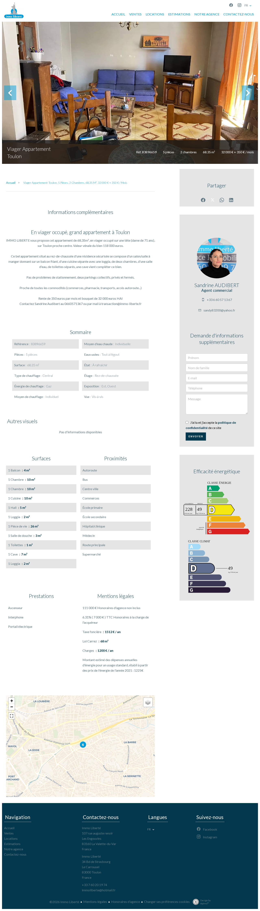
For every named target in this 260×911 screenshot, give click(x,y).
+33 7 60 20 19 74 (94, 885)
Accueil (10, 182)
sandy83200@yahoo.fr (219, 310)
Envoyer (195, 436)
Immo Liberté (91, 828)
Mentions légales (95, 901)
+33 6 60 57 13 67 (219, 300)
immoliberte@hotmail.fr (99, 890)
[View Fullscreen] (12, 716)
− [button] (11, 706)
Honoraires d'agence (125, 901)
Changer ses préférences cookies (167, 901)
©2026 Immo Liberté (64, 902)
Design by (205, 902)
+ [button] (11, 700)
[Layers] (147, 702)
